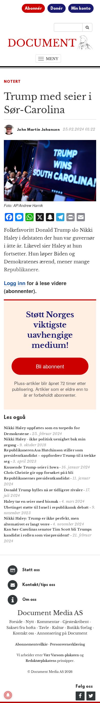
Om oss (29, 599)
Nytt (30, 621)
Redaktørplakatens (41, 661)
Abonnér (33, 8)
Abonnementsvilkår (31, 644)
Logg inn (14, 283)
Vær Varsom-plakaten (61, 655)
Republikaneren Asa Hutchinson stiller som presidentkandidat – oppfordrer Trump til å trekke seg (50, 456)
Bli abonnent (50, 366)
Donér (57, 8)
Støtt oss (31, 570)
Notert (12, 82)
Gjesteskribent (76, 621)
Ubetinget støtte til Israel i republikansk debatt (46, 507)
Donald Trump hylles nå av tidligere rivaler (43, 490)
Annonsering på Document (62, 633)
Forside (16, 621)
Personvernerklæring (67, 644)
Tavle (44, 627)
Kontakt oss (23, 633)
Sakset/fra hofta (21, 627)
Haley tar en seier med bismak (31, 501)
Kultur (58, 627)
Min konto (81, 8)
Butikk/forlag (79, 627)
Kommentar (48, 621)
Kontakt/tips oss (38, 585)
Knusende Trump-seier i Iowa (31, 467)
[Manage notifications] (8, 695)
